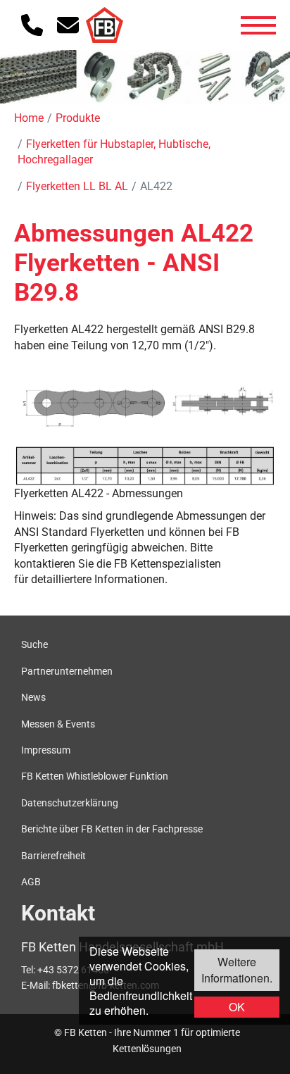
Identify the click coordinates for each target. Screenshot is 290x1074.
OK (237, 1007)
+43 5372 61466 (73, 969)
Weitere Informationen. (236, 969)
